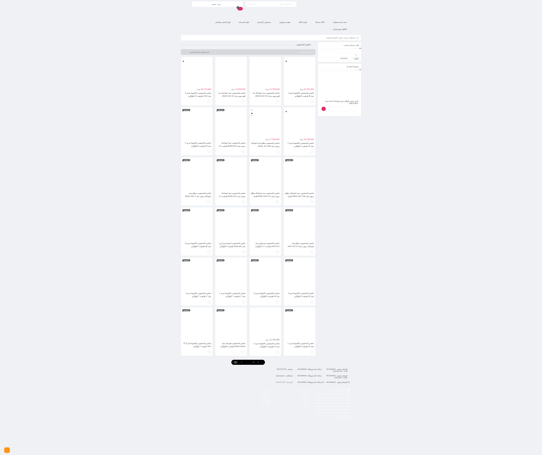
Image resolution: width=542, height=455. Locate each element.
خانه (357, 38)
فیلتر (356, 59)
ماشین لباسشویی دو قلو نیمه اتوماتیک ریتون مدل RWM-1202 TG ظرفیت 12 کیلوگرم (300, 246)
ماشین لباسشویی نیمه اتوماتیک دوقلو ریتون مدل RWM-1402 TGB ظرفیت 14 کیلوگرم (299, 196)
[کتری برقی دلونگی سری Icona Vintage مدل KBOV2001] (339, 85)
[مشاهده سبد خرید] (240, 8)
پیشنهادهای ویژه (305, 404)
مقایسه (307, 101)
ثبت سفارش (266, 393)
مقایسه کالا (306, 393)
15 (253, 362)
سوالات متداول (265, 397)
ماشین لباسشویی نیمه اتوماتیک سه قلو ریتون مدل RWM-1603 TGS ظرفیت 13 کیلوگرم (266, 96)
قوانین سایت (266, 400)
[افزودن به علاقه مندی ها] (302, 101)
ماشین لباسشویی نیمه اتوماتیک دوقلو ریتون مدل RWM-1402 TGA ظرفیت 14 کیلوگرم (265, 196)
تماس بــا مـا (306, 400)
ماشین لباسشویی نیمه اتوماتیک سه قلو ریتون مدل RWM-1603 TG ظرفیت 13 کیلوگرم (231, 96)
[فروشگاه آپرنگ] (324, 9)
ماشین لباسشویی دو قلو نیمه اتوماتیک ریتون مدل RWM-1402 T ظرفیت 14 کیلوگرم (198, 196)
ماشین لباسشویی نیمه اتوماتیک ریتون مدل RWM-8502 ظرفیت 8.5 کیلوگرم (232, 146)
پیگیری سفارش (265, 404)
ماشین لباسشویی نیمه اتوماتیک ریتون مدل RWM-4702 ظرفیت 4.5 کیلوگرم (232, 196)
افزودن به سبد (277, 101)
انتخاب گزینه (312, 101)
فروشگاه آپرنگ (305, 397)
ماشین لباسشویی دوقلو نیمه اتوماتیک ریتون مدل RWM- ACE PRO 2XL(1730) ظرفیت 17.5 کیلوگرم (265, 146)
